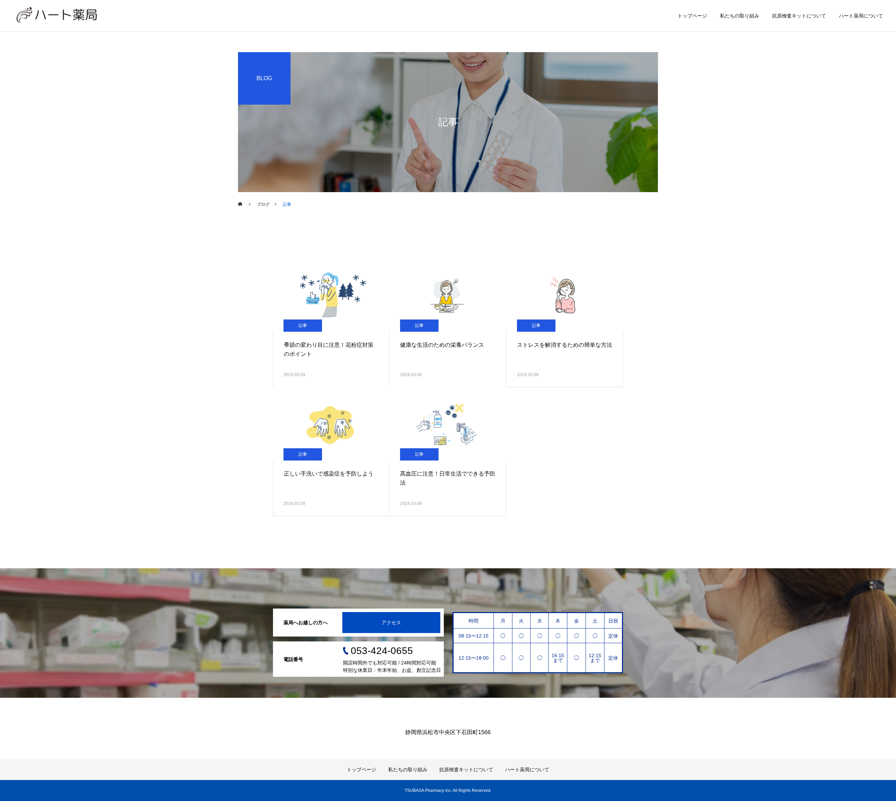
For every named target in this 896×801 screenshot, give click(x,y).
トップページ (692, 16)
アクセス (391, 622)
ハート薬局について (861, 16)
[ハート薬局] (56, 15)
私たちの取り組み (739, 16)
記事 (303, 325)
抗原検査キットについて (799, 16)
